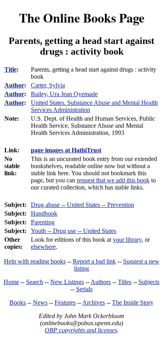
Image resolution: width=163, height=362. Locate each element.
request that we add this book (113, 180)
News (40, 302)
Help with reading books (35, 261)
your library (127, 239)
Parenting (43, 222)
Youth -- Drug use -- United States (73, 230)
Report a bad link (94, 261)
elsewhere (43, 246)
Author (14, 85)
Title (10, 69)
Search (34, 282)
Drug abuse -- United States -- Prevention (82, 204)
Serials (84, 289)
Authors (101, 282)
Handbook (44, 213)
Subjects (148, 282)
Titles (124, 282)
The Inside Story (133, 302)
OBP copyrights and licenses (81, 330)
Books (17, 302)
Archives (93, 302)
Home (11, 282)
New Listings (67, 282)
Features (65, 302)
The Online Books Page (81, 17)
